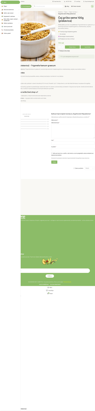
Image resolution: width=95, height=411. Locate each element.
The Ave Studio (67, 282)
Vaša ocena (54, 120)
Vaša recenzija (55, 122)
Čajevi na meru (73, 12)
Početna (60, 12)
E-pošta (53, 147)
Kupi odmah (87, 47)
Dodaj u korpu (72, 47)
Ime (52, 140)
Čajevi (66, 12)
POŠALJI (50, 276)
